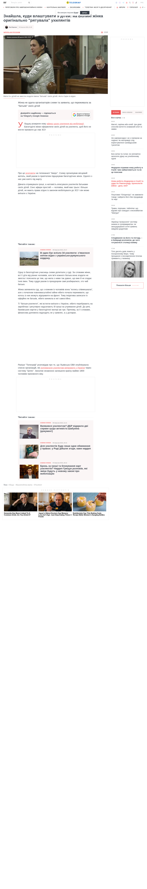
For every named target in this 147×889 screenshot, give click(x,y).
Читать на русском (11, 32)
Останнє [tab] (116, 112)
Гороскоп (134, 7)
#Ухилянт (38, 485)
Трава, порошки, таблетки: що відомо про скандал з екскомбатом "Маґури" (127, 210)
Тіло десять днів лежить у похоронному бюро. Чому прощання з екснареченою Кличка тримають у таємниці (126, 254)
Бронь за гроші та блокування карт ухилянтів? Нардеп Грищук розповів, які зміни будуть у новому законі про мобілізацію (63, 470)
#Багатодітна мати (23, 485)
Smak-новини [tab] (127, 112)
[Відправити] (29, 2)
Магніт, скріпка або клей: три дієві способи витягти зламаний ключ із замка (126, 126)
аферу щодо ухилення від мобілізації (65, 123)
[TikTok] (136, 2)
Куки (76, 13)
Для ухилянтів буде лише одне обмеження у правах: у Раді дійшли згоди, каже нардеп (65, 447)
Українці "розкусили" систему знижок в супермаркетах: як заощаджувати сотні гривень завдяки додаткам (124, 225)
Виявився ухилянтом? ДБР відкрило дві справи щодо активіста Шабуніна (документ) (64, 428)
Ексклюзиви (75, 7)
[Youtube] (126, 2)
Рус (142, 2)
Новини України (45, 249)
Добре (84, 13)
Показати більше (123, 285)
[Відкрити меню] (5, 2)
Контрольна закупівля (56, 7)
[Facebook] (116, 2)
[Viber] (120, 3)
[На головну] (73, 2)
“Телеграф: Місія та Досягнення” (98, 7)
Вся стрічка (116, 118)
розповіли (30, 173)
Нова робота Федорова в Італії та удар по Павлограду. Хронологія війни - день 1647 (127, 183)
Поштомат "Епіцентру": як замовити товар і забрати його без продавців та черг (127, 197)
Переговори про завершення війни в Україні (23, 7)
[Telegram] (123, 2)
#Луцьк (11, 485)
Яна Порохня (13, 27)
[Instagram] (133, 2)
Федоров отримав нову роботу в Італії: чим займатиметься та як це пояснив (127, 169)
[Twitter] (129, 2)
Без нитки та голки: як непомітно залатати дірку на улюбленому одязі (126, 156)
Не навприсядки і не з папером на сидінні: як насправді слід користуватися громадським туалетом (126, 141)
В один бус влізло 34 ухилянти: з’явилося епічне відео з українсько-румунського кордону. (65, 255)
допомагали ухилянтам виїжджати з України (63, 368)
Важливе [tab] (138, 112)
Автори (122, 7)
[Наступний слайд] (145, 7)
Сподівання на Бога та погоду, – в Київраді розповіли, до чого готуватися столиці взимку (126, 240)
